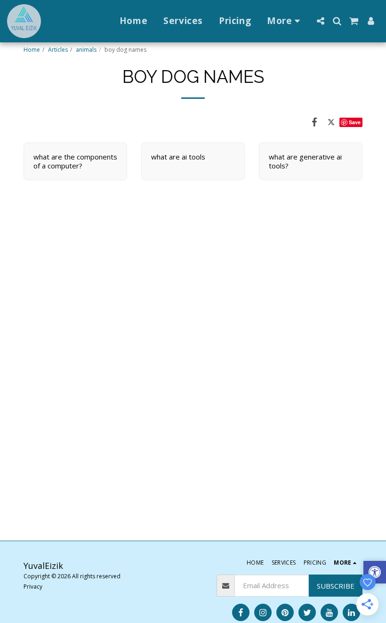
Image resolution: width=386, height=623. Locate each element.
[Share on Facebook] (314, 121)
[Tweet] (331, 121)
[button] (320, 20)
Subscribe (335, 586)
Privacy (33, 587)
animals (86, 50)
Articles (58, 50)
